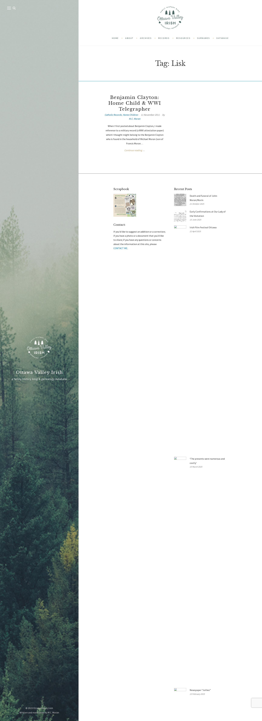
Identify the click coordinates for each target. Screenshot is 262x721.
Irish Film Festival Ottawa (203, 227)
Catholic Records (113, 114)
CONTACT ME (120, 248)
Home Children (130, 114)
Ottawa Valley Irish (39, 372)
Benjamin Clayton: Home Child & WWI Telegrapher (134, 103)
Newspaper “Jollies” (200, 690)
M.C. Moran (134, 118)
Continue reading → (134, 150)
